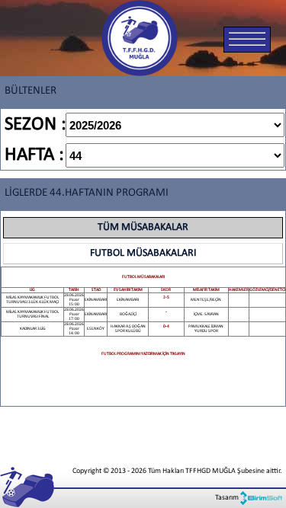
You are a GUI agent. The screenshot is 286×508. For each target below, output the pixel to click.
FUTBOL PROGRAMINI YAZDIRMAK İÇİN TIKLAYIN (143, 354)
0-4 (166, 326)
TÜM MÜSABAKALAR (143, 227)
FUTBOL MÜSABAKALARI (143, 253)
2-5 (166, 297)
